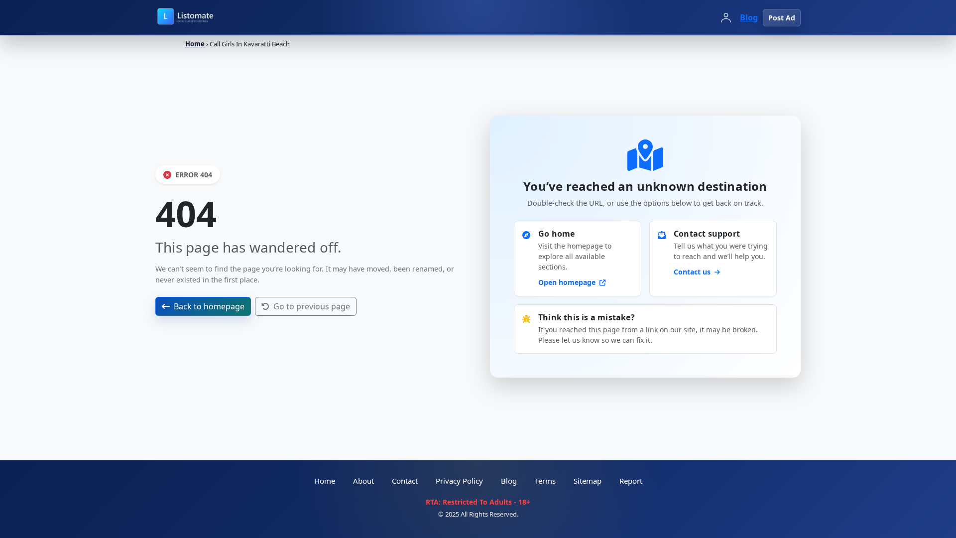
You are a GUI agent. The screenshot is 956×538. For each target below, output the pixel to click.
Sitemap (587, 481)
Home (195, 43)
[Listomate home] (207, 17)
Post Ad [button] (781, 17)
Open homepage (568, 282)
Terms (545, 481)
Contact (405, 481)
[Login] (726, 17)
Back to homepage (209, 306)
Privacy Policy (459, 481)
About (363, 481)
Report (630, 481)
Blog (749, 17)
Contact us (693, 271)
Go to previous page (311, 306)
